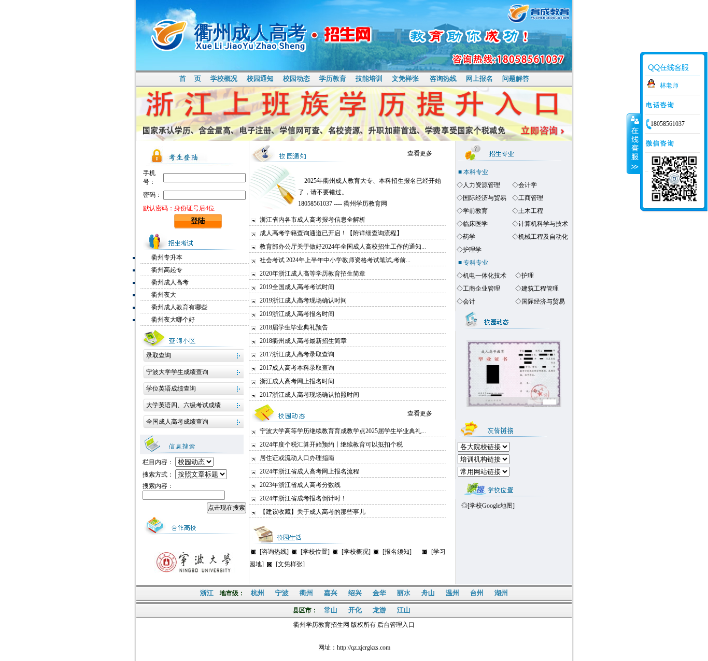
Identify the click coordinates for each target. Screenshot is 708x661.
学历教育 (332, 78)
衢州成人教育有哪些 (179, 307)
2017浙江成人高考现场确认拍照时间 (309, 394)
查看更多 (419, 153)
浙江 (207, 593)
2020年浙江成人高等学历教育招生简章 (312, 273)
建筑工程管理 (540, 288)
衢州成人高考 (170, 282)
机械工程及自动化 (543, 236)
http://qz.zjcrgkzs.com (363, 647)
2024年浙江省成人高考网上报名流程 (309, 471)
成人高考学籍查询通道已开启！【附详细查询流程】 (331, 233)
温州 (452, 593)
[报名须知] (397, 551)
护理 (527, 275)
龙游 (379, 610)
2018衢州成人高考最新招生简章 (303, 340)
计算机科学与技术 (543, 223)
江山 (403, 610)
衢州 (306, 593)
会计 (469, 301)
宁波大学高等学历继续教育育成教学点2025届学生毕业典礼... (343, 431)
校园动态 (296, 78)
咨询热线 (443, 78)
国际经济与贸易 (484, 198)
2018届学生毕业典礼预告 (294, 327)
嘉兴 (330, 593)
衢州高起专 (166, 270)
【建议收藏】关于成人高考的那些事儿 (312, 511)
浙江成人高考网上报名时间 (297, 381)
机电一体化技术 (484, 275)
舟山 (428, 593)
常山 (330, 610)
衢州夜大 (163, 294)
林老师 (669, 85)
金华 (379, 593)
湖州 (501, 593)
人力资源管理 (481, 185)
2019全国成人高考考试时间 (297, 287)
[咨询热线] (274, 551)
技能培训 (369, 78)
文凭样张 (405, 78)
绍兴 (355, 593)
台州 (477, 593)
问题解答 (515, 78)
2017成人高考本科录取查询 (297, 367)
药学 (469, 236)
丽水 (403, 593)
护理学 (472, 249)
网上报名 (479, 78)
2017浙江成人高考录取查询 (297, 354)
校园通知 (260, 78)
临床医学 (475, 223)
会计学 (527, 185)
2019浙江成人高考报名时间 (297, 314)
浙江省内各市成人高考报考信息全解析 (312, 219)
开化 (355, 610)
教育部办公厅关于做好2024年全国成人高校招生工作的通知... (343, 246)
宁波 (282, 593)
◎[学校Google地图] (488, 505)
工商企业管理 (481, 288)
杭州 (257, 593)
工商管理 (530, 198)
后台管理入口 (396, 624)
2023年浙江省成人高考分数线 (300, 484)
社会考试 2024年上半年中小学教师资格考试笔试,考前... (335, 260)
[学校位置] (315, 551)
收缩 (634, 143)
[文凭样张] (290, 564)
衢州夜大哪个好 (173, 319)
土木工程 (530, 210)
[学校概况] (356, 551)
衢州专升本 (166, 257)
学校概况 (223, 78)
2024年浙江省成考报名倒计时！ (303, 498)
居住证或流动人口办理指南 (297, 458)
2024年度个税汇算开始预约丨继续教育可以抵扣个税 (331, 444)
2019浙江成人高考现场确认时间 (303, 300)
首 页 (190, 78)
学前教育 (475, 210)
